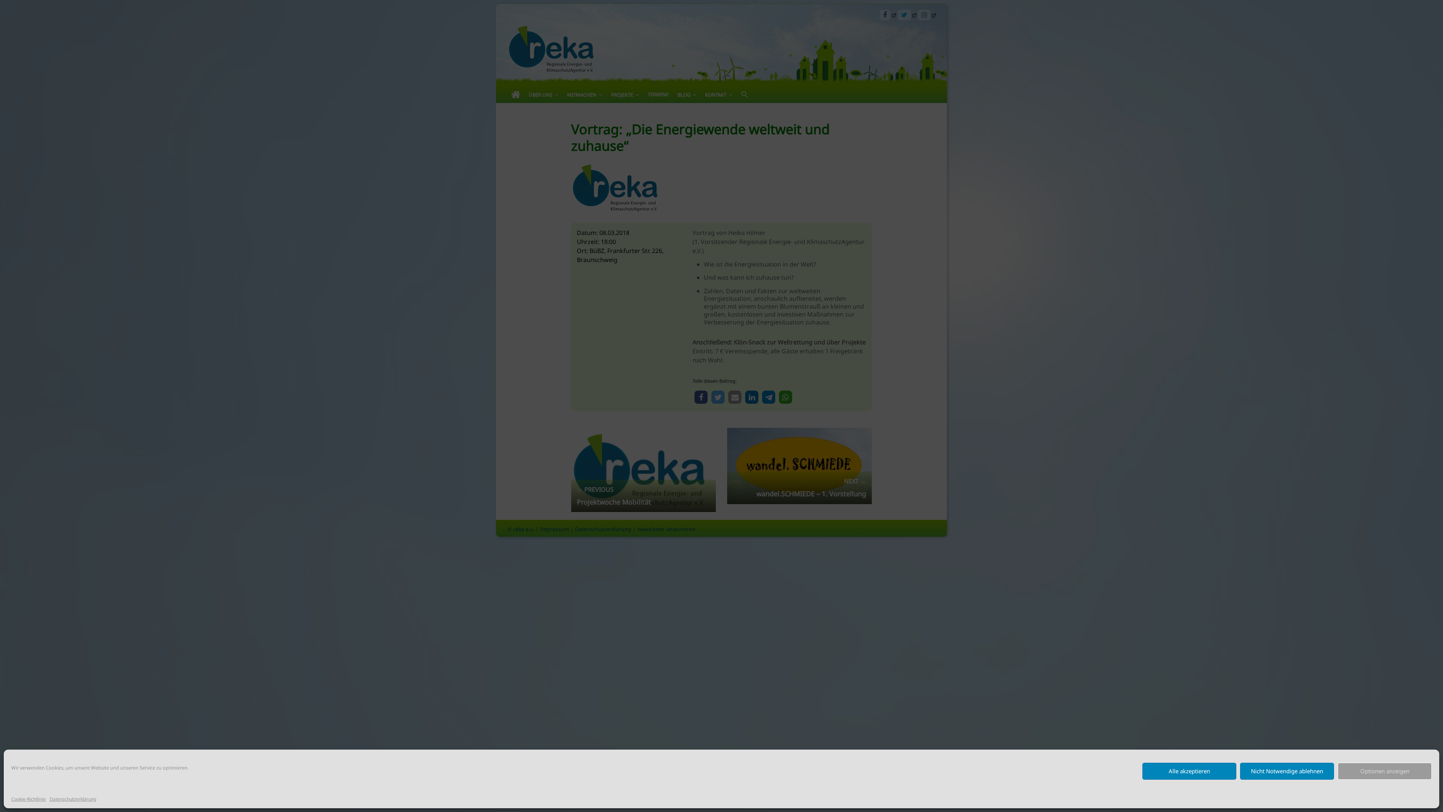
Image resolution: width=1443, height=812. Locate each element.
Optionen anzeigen (1385, 771)
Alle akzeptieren (1189, 771)
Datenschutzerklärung (73, 799)
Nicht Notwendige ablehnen (1287, 771)
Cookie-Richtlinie (28, 799)
